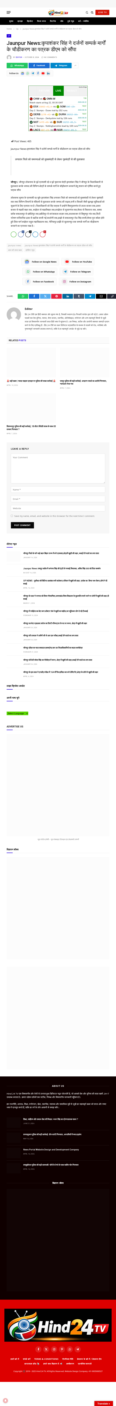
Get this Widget (83, 87)
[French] (20, 706)
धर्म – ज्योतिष (83, 21)
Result (72, 90)
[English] (17, 706)
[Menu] (9, 12)
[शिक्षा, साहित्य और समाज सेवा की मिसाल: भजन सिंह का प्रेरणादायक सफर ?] (14, 1122)
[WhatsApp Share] (13, 234)
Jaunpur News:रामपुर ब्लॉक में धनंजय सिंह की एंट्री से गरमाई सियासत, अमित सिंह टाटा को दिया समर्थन (62, 568)
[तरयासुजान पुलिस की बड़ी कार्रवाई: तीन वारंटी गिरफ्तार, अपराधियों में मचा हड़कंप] (14, 1138)
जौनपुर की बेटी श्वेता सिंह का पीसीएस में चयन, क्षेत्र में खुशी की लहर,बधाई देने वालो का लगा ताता (57, 660)
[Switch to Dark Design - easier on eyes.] (87, 12)
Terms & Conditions (46, 1359)
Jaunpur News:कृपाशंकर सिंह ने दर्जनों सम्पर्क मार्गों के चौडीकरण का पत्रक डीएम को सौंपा (58, 245)
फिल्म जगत (41, 21)
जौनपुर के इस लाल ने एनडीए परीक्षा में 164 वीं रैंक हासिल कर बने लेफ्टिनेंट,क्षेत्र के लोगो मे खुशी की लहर (60, 672)
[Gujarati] (26, 706)
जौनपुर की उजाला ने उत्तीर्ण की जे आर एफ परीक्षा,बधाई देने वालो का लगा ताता (50, 635)
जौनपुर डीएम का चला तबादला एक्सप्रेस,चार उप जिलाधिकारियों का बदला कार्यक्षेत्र (53, 648)
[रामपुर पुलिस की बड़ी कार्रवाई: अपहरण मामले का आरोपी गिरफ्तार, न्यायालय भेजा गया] (84, 362)
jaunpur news (14, 245)
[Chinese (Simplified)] (14, 706)
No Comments (50, 57)
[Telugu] (11, 709)
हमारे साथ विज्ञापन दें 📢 (52, 1363)
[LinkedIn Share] (35, 234)
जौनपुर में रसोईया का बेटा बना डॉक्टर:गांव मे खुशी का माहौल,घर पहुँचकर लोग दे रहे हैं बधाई (55, 611)
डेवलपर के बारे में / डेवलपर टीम (89, 1359)
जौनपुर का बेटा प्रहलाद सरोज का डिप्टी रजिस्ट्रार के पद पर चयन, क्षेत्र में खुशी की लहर (55, 623)
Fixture (44, 90)
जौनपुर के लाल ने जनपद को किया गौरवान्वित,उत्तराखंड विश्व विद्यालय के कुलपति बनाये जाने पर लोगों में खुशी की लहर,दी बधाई (66, 597)
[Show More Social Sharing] (75, 65)
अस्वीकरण (70, 1363)
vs (58, 100)
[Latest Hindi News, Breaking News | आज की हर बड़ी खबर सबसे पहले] (58, 12)
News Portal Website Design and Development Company (51, 1149)
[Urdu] (14, 709)
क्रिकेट (30, 21)
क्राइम (20, 21)
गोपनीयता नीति (67, 1359)
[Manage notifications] (5, 1400)
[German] (23, 706)
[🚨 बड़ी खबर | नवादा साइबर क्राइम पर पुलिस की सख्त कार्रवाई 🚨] (31, 362)
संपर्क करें (26, 1359)
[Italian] (29, 706)
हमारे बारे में (15, 1359)
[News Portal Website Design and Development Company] (14, 1153)
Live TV (102, 12)
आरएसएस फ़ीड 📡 (32, 1363)
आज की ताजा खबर (15, 250)
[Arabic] (8, 706)
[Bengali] (11, 706)
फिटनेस (53, 21)
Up (9, 36)
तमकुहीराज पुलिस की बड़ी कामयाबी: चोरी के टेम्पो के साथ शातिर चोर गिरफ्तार (51, 1165)
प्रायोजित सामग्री (85, 1363)
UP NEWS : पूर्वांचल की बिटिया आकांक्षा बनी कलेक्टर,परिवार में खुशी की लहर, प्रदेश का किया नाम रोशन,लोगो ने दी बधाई (65, 582)
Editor (19, 57)
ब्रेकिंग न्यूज (30, 250)
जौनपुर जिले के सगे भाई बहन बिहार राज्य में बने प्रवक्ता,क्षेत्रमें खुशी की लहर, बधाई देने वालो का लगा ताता (61, 553)
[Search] (92, 12)
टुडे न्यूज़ (71, 21)
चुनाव (11, 21)
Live (58, 90)
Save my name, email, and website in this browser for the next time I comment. (54, 516)
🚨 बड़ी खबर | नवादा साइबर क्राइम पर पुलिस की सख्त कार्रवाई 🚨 (31, 381)
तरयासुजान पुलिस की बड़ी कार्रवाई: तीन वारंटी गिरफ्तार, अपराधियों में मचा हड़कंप (52, 1134)
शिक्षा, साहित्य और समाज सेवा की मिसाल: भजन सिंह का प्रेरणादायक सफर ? (50, 1119)
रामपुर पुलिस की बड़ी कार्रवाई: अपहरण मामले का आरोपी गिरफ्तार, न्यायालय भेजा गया (83, 382)
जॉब (61, 21)
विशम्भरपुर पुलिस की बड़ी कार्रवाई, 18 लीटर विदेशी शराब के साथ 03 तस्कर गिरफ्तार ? (31, 427)
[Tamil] (8, 709)
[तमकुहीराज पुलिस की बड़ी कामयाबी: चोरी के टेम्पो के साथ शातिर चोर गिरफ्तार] (14, 1168)
